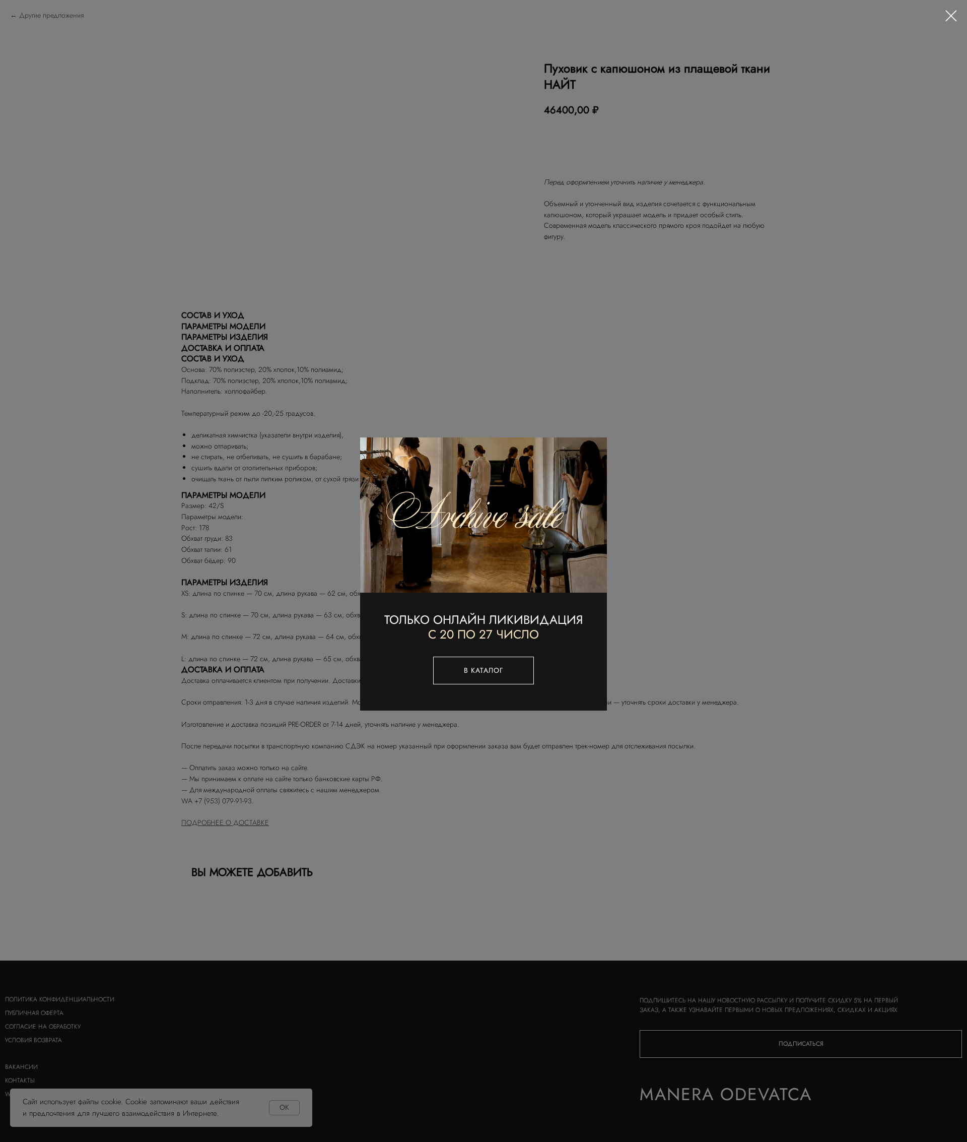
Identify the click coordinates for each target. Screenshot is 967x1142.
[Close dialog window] (951, 16)
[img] (483, 515)
